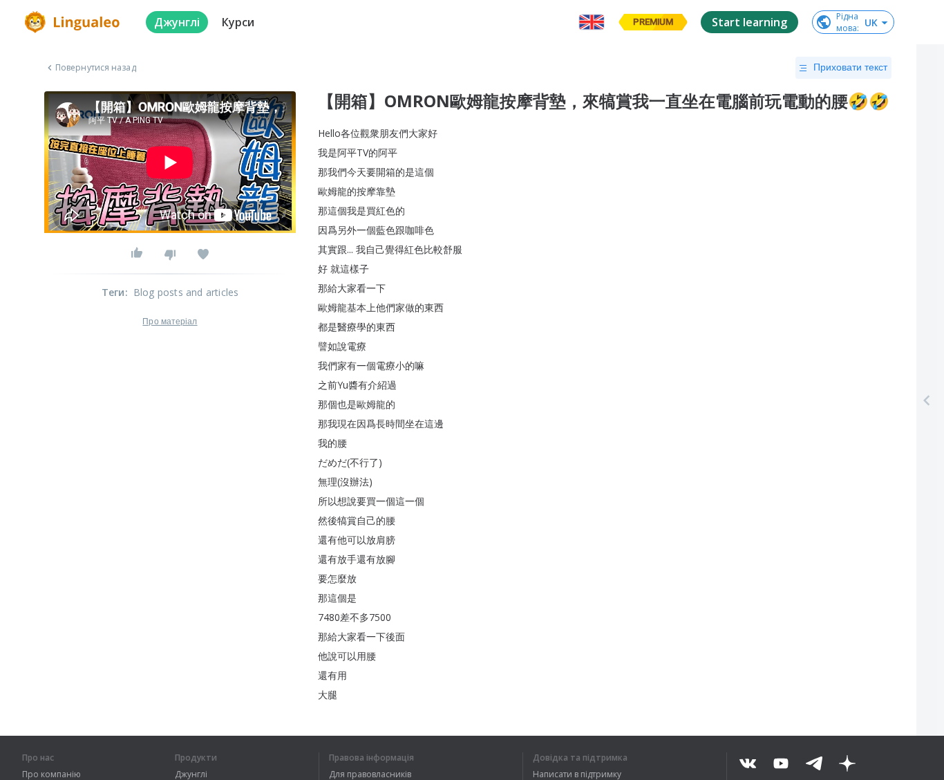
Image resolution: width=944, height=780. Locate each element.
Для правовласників (370, 774)
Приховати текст (850, 67)
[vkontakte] (748, 763)
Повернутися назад (95, 68)
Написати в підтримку (577, 774)
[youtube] (781, 763)
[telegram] (814, 763)
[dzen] (847, 763)
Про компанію (51, 774)
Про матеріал (169, 321)
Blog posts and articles (186, 292)
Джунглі (191, 774)
